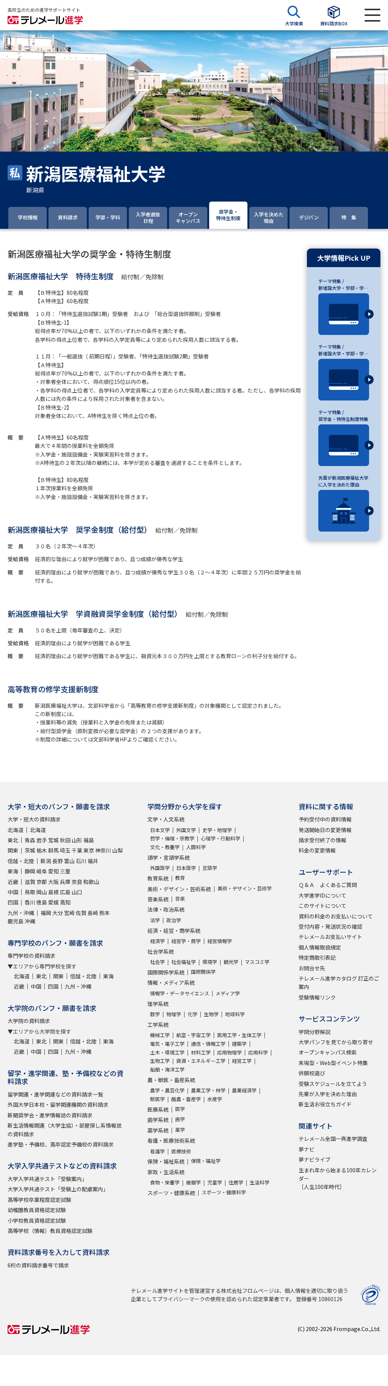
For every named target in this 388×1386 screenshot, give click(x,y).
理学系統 (158, 1003)
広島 (65, 892)
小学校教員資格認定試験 (37, 1220)
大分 (57, 913)
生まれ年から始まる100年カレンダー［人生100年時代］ (338, 1178)
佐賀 (81, 913)
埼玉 (65, 850)
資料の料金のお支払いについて (336, 916)
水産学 (214, 1099)
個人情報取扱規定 (320, 947)
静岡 (30, 871)
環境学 (209, 961)
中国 (13, 892)
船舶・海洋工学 (167, 1069)
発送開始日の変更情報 (325, 830)
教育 (180, 877)
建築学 (239, 1043)
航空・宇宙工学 (193, 1035)
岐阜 (41, 871)
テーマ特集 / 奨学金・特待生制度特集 (343, 415)
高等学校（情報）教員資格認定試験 (50, 1230)
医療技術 (181, 1151)
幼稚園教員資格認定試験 (37, 1210)
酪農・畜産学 (186, 1099)
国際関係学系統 (166, 972)
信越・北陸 (21, 861)
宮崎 (69, 913)
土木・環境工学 (167, 1052)
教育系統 (158, 878)
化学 (192, 1014)
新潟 (46, 861)
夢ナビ (306, 1149)
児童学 (214, 1182)
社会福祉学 (183, 961)
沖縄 (30, 921)
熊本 (104, 913)
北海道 (15, 830)
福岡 (46, 913)
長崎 (93, 913)
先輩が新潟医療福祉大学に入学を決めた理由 (343, 481)
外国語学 (160, 867)
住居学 (235, 1182)
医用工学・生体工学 (239, 1035)
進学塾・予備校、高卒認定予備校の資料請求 (61, 1144)
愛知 (53, 871)
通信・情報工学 (208, 1043)
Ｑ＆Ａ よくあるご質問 (328, 885)
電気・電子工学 (167, 1043)
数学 (155, 1014)
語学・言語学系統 (168, 857)
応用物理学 (229, 1052)
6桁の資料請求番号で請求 (38, 1265)
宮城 (53, 840)
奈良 (77, 881)
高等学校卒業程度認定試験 (39, 1199)
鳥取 (30, 892)
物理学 (173, 1014)
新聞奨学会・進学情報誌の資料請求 (50, 1115)
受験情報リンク (317, 997)
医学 (180, 1108)
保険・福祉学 (206, 1160)
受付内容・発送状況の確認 (330, 926)
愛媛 (53, 902)
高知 (65, 902)
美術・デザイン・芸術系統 (179, 889)
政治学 (173, 920)
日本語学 (186, 867)
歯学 (180, 1119)
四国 (13, 902)
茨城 (30, 850)
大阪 (53, 881)
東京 (88, 850)
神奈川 (103, 850)
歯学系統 (158, 1119)
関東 (13, 850)
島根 (53, 892)
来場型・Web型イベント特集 (333, 1063)
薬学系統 (158, 1130)
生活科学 (259, 1182)
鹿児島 (15, 921)
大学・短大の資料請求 (34, 819)
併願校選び (312, 1073)
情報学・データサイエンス (179, 993)
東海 (13, 871)
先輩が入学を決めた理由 (328, 1094)
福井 (93, 861)
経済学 (157, 941)
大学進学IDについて (322, 895)
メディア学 (228, 993)
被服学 (193, 1182)
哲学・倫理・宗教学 (172, 838)
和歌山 (91, 881)
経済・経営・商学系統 (173, 930)
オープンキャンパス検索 (328, 1052)
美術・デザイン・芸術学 (244, 888)
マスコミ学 (257, 961)
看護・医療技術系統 (171, 1140)
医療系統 (158, 1109)
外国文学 (186, 830)
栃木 (41, 850)
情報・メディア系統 (171, 982)
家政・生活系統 (166, 1172)
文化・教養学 (165, 847)
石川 (81, 861)
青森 (30, 840)
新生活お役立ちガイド (325, 1104)
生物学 (211, 1014)
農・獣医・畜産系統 (171, 1080)
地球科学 (235, 1014)
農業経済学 (244, 1090)
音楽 (180, 898)
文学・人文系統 (166, 819)
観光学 (231, 961)
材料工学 (201, 1052)
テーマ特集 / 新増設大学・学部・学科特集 (343, 284)
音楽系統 (158, 899)
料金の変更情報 (317, 850)
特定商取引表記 (317, 957)
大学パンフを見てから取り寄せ (336, 1042)
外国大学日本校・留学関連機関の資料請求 (58, 1104)
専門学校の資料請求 (31, 955)
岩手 (41, 840)
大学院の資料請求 (29, 1021)
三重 (65, 871)
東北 (13, 840)
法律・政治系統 (166, 909)
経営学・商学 (186, 941)
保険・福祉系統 (166, 1161)
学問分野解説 (314, 1032)
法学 (155, 920)
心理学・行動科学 (220, 838)
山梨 (117, 850)
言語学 (209, 867)
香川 (30, 902)
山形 (77, 840)
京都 (41, 881)
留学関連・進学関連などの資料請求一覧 (55, 1094)
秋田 (65, 840)
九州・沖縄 (21, 913)
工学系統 (158, 1024)
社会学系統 (160, 951)
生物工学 (160, 1060)
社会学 (157, 961)
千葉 (77, 850)
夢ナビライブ (314, 1159)
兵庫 (65, 881)
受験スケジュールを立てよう (333, 1083)
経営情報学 (219, 941)
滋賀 (30, 881)
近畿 (13, 881)
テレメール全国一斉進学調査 (333, 1138)
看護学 (157, 1151)
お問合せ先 (312, 968)
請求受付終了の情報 (322, 840)
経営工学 (242, 1060)
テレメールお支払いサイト (330, 936)
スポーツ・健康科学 (224, 1192)
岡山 (41, 892)
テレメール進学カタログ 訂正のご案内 (339, 982)
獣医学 (157, 1099)
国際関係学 (203, 971)
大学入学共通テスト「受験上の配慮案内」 (58, 1189)
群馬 (53, 850)
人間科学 (196, 847)
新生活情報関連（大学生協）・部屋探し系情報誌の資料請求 (65, 1129)
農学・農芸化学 (167, 1090)
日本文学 (160, 830)
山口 (77, 892)
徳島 (41, 902)
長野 (57, 861)
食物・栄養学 (165, 1182)
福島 (88, 840)
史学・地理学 (217, 830)
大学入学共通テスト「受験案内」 (47, 1179)
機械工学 (160, 1035)
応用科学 (258, 1052)
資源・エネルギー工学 (200, 1060)
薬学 (180, 1129)
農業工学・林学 (208, 1090)
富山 (69, 861)
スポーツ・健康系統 (171, 1193)
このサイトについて (322, 905)
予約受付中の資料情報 (325, 819)
